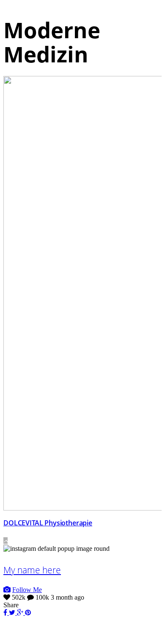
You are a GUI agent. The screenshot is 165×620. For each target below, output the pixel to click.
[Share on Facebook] (6, 612)
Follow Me (27, 589)
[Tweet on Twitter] (13, 612)
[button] (5, 540)
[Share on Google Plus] (21, 612)
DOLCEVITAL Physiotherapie (47, 522)
